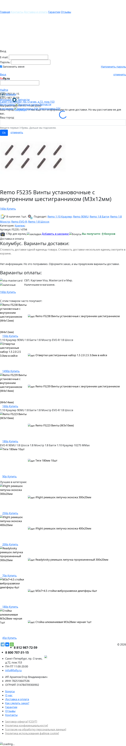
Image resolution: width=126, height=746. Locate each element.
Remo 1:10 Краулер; (60, 216)
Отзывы (66, 12)
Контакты (17, 12)
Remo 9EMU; (81, 216)
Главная (5, 12)
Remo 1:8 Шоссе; (39, 221)
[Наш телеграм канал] (60, 657)
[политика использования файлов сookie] (32, 733)
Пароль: (5, 62)
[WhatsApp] (12, 644)
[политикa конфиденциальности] (26, 725)
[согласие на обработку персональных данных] (35, 729)
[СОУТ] (33, 721)
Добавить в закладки (55, 234)
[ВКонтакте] (7, 644)
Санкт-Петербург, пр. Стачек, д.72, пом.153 (27, 102)
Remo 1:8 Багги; (100, 216)
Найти (4, 90)
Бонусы (10, 691)
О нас (8, 695)
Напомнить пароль (113, 66)
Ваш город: (7, 117)
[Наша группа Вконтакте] (101, 657)
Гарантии (54, 12)
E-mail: (4, 57)
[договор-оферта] (16, 721)
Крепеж (20, 225)
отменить (119, 74)
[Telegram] (3, 644)
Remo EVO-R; (19, 221)
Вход (3, 74)
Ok (4, 133)
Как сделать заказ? (17, 703)
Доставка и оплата (36, 12)
